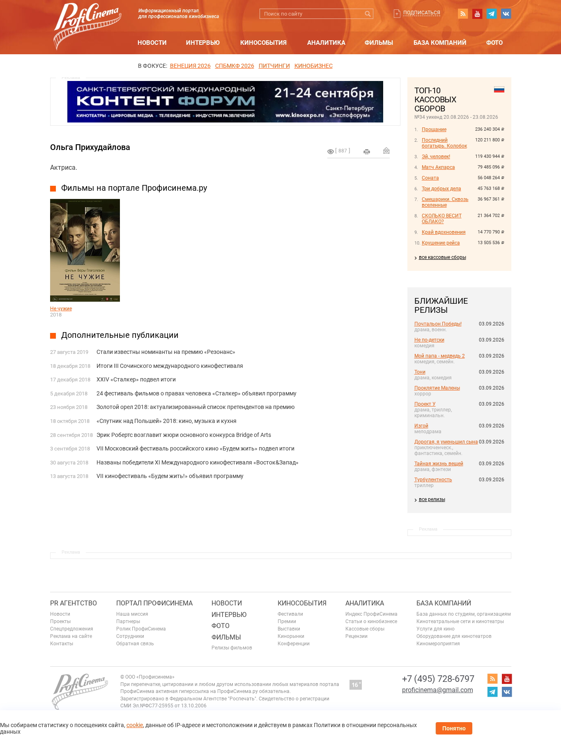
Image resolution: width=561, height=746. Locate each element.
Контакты (61, 644)
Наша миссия (132, 614)
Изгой (421, 426)
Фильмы (379, 42)
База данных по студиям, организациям (463, 614)
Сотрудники (130, 636)
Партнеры (128, 621)
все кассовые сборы (442, 257)
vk (506, 13)
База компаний (440, 42)
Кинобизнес (313, 65)
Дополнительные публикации (120, 335)
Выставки (289, 629)
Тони (419, 372)
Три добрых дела (441, 189)
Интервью (203, 42)
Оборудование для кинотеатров (454, 636)
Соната (430, 178)
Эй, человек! (436, 156)
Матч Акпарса (438, 167)
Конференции (294, 644)
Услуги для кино (435, 629)
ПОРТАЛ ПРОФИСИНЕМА (154, 603)
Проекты (60, 621)
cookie (134, 725)
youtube (477, 13)
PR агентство (73, 603)
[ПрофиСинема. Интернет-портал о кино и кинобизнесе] (87, 17)
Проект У (425, 404)
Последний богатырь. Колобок (444, 143)
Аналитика (326, 42)
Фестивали (290, 614)
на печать (366, 151)
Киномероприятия (438, 644)
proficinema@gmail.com (437, 690)
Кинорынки (291, 636)
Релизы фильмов (232, 648)
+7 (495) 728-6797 (438, 679)
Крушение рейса (441, 243)
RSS (462, 13)
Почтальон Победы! (438, 324)
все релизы (432, 499)
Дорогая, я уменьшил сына (446, 442)
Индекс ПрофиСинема (371, 614)
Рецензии (356, 636)
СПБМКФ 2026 (234, 65)
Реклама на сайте (71, 636)
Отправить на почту (386, 150)
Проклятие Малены (437, 388)
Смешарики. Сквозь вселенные (445, 202)
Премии (287, 621)
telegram (491, 13)
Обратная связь (135, 644)
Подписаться (421, 13)
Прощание (434, 129)
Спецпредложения (71, 629)
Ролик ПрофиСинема (141, 629)
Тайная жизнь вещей (438, 464)
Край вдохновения (444, 232)
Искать (368, 14)
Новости (152, 42)
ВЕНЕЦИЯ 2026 (190, 65)
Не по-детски (429, 340)
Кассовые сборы (364, 629)
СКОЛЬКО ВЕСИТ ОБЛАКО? (442, 218)
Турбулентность (433, 480)
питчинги (274, 65)
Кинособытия (263, 42)
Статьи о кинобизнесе (371, 621)
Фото (494, 42)
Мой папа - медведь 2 (439, 356)
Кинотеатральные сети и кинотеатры (460, 621)
